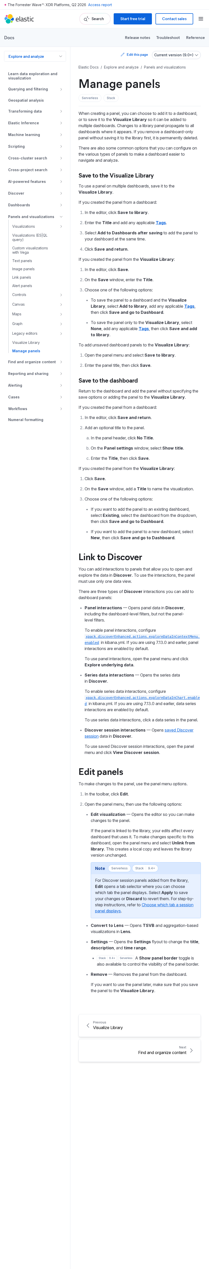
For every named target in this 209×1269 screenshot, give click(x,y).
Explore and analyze (26, 56)
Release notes (137, 37)
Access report (100, 5)
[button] (90, 98)
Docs (9, 37)
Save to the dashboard (108, 380)
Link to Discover (110, 556)
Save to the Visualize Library (116, 175)
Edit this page (137, 54)
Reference (195, 37)
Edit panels (101, 771)
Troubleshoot (168, 37)
